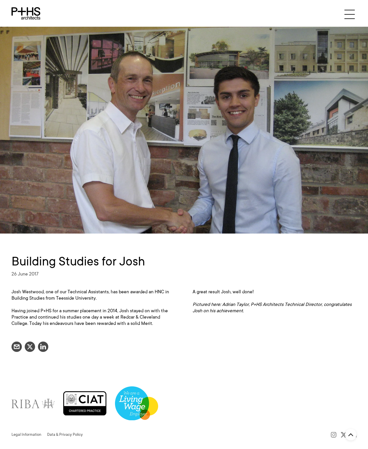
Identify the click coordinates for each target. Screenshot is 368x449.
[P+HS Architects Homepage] (26, 13)
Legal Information (26, 434)
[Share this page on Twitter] (30, 347)
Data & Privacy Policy (65, 434)
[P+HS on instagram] (333, 435)
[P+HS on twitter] (344, 435)
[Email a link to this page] (17, 347)
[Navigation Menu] (349, 14)
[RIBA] (33, 402)
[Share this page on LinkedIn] (43, 347)
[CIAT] (84, 402)
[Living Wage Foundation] (136, 402)
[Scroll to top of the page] (350, 434)
